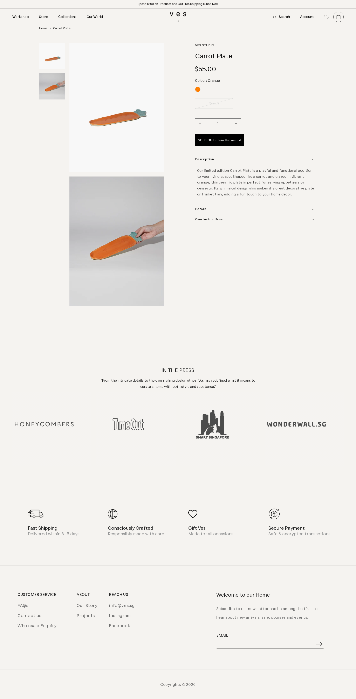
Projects (86, 615)
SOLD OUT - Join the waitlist (219, 140)
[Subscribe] (319, 644)
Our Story (87, 605)
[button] (25, 16)
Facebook (119, 625)
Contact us (29, 615)
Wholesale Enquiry (37, 625)
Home (43, 28)
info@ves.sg (122, 605)
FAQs (23, 605)
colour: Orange (207, 81)
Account (307, 17)
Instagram (120, 615)
